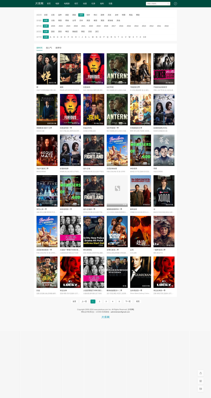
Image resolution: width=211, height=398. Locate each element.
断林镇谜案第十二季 (114, 290)
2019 (98, 26)
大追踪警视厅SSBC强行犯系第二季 (96, 290)
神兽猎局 (133, 168)
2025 (53, 26)
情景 (123, 15)
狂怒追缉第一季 (66, 128)
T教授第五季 (135, 87)
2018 (106, 26)
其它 (97, 31)
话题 (110, 3)
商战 (130, 15)
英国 (102, 20)
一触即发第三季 (159, 250)
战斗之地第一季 (89, 209)
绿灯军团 (110, 87)
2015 (129, 26)
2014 (136, 26)
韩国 (60, 20)
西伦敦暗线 (87, 250)
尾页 (138, 301)
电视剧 (67, 3)
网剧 (138, 15)
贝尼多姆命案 (112, 168)
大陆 (53, 20)
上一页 (84, 301)
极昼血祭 (133, 209)
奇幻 (95, 15)
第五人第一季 (42, 209)
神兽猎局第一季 (66, 209)
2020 (91, 26)
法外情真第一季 (136, 290)
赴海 (132, 250)
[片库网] (131, 309)
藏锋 (61, 87)
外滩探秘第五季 (136, 128)
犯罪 (81, 15)
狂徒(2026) (87, 128)
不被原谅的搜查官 (160, 87)
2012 (151, 26)
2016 (121, 26)
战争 (60, 15)
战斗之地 (86, 168)
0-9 (144, 37)
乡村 (116, 15)
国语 (53, 31)
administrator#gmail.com (120, 312)
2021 (83, 26)
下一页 (128, 301)
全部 (45, 15)
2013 (144, 26)
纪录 (93, 3)
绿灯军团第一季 (113, 128)
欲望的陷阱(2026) (160, 128)
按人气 (49, 48)
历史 (109, 15)
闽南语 (75, 31)
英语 (60, 31)
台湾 (74, 20)
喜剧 (67, 15)
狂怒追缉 (86, 87)
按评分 (58, 48)
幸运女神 (63, 290)
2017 (114, 26)
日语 (90, 31)
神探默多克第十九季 (44, 128)
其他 (118, 20)
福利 (102, 3)
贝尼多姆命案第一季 (44, 250)
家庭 (74, 15)
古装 (53, 15)
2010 (167, 26)
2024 (61, 26)
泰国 (95, 20)
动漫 (85, 3)
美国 (88, 20)
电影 (57, 3)
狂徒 (38, 290)
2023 (68, 26)
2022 (76, 26)
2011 (159, 26)
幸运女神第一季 (159, 290)
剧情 (102, 15)
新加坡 (110, 20)
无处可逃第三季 (42, 168)
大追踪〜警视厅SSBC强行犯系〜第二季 (75, 250)
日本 (81, 20)
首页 (49, 3)
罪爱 (155, 168)
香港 (67, 20)
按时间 (39, 48)
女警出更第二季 (113, 250)
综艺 (76, 3)
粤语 (67, 31)
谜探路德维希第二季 (114, 209)
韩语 (83, 31)
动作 (88, 15)
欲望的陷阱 (64, 168)
